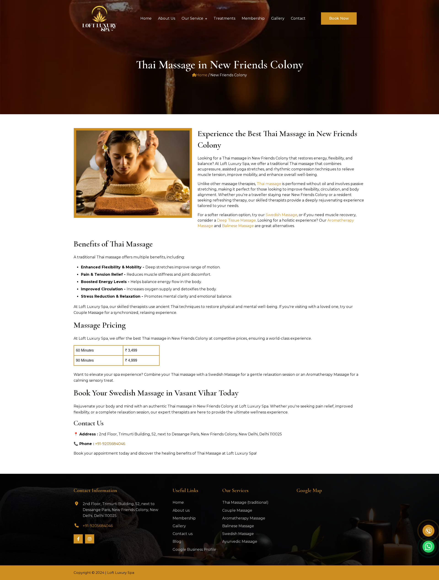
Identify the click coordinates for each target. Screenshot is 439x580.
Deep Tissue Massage (236, 220)
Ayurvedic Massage (239, 541)
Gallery (179, 526)
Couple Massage (237, 510)
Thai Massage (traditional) (245, 502)
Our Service (192, 18)
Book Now (339, 18)
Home (201, 75)
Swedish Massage (281, 215)
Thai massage (269, 184)
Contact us (183, 534)
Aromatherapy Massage (243, 518)
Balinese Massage (238, 226)
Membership (184, 518)
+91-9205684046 (110, 444)
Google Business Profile (194, 549)
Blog (177, 541)
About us (181, 510)
